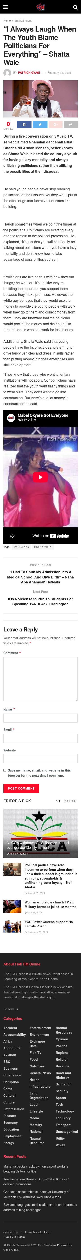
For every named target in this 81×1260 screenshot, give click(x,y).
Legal (34, 1104)
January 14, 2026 (18, 853)
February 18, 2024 (59, 72)
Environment (39, 1034)
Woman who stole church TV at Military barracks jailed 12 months (50, 904)
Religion (62, 1059)
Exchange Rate (37, 1043)
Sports (61, 1097)
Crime (7, 1088)
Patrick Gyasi (29, 72)
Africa (7, 1041)
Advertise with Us (36, 1232)
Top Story (63, 1118)
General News (40, 1073)
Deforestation (13, 1109)
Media (34, 1118)
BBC (6, 1061)
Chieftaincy (12, 1075)
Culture (9, 1102)
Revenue (62, 1066)
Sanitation (64, 1084)
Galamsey (37, 1066)
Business (10, 1068)
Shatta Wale (43, 547)
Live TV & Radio (14, 1237)
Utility (60, 1138)
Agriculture (11, 1048)
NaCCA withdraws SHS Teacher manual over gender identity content (38, 845)
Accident (10, 1027)
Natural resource (37, 1140)
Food (34, 1059)
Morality (36, 1124)
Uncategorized (67, 1131)
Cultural (9, 1095)
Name (9, 709)
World (60, 1145)
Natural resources (64, 1029)
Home (7, 20)
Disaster (9, 1115)
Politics (70, 801)
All (58, 801)
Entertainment (23, 20)
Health (35, 1079)
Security (62, 1091)
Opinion (62, 1039)
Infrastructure (40, 1086)
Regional (63, 1052)
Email (9, 729)
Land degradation (39, 1095)
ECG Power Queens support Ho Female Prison (49, 923)
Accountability (14, 1034)
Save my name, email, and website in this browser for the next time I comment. (39, 772)
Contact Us (10, 1232)
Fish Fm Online (47, 1245)
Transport (63, 1124)
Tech (59, 1104)
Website (9, 750)
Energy (8, 1142)
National (36, 1131)
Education (11, 1129)
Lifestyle (36, 1111)
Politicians (21, 547)
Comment (12, 652)
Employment (12, 1136)
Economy (10, 1122)
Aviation (9, 1055)
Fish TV (35, 1052)
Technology (65, 1111)
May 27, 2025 (34, 912)
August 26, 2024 (36, 893)
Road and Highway (63, 1075)
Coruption (11, 1082)
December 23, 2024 (37, 932)
